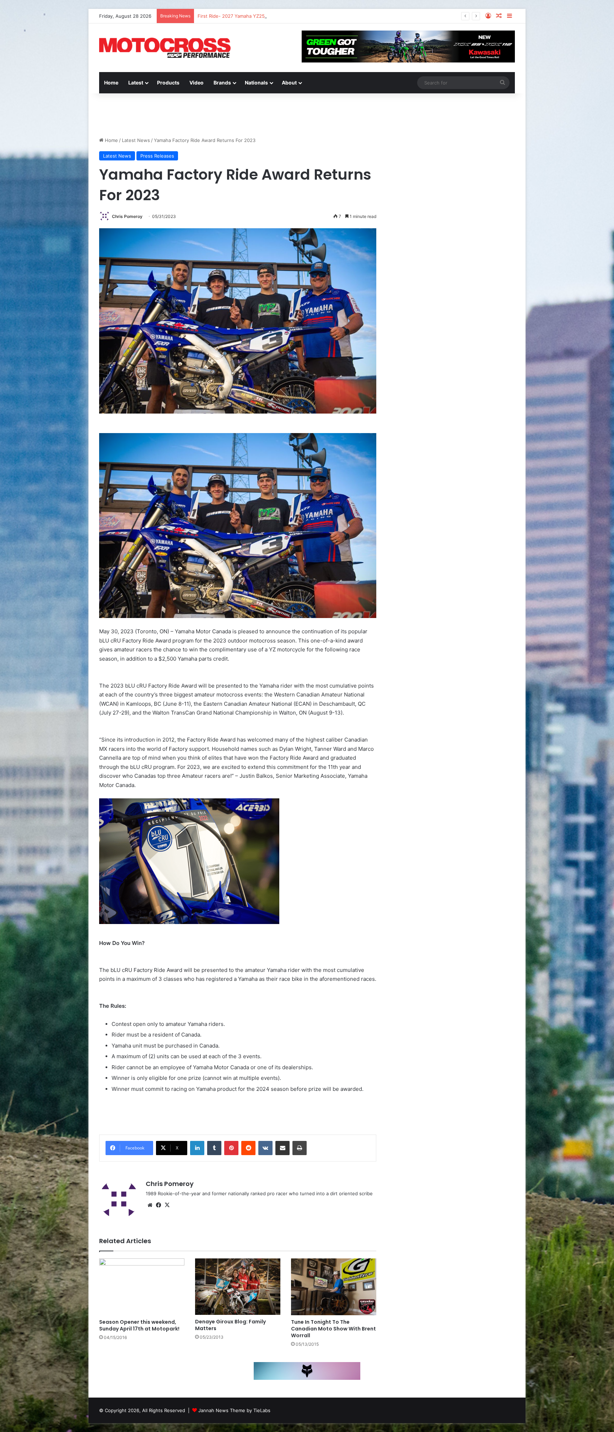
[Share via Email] (282, 1148)
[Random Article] (499, 16)
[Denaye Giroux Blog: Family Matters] (237, 1286)
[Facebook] (158, 1205)
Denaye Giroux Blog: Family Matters (230, 1325)
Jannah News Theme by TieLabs (234, 1410)
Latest (135, 83)
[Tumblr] (214, 1148)
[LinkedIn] (197, 1148)
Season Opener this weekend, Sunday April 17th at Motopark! (139, 1325)
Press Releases (157, 156)
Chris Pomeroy (127, 216)
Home (111, 83)
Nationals (256, 83)
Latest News (136, 140)
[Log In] (488, 16)
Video (196, 83)
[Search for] (502, 82)
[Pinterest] (231, 1148)
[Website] (150, 1205)
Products (168, 83)
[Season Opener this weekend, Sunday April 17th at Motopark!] (141, 1286)
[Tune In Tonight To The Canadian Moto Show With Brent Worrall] (333, 1286)
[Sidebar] (509, 16)
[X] (167, 1205)
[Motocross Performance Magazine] (165, 48)
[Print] (299, 1148)
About (289, 83)
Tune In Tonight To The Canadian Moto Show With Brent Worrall (333, 1328)
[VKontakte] (265, 1148)
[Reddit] (248, 1148)
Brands (222, 83)
